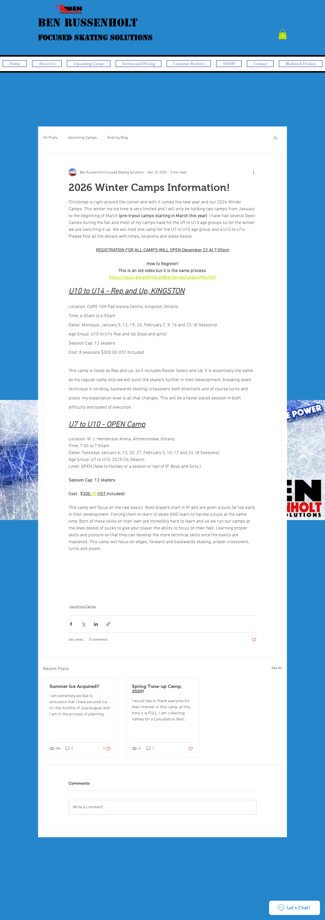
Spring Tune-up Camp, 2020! (157, 689)
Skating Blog (117, 137)
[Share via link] (108, 624)
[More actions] (253, 172)
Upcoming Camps (82, 137)
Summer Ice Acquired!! (75, 686)
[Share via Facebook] (71, 624)
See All (276, 668)
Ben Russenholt (95, 29)
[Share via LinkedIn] (95, 624)
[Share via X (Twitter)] (83, 624)
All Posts (50, 137)
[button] (282, 34)
